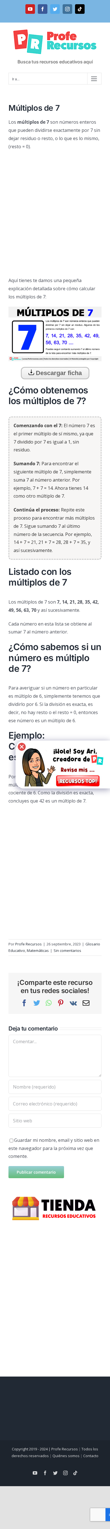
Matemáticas (38, 950)
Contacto (90, 1455)
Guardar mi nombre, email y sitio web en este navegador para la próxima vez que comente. (53, 1148)
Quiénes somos (66, 1455)
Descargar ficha (58, 372)
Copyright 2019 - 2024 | (31, 1449)
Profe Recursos (28, 944)
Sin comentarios (67, 950)
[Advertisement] (55, 211)
